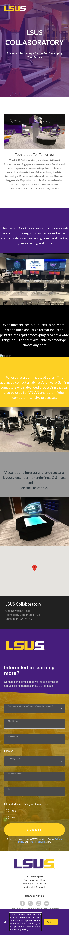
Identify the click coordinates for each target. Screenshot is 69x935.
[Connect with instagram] (38, 903)
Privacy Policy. (21, 929)
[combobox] (34, 710)
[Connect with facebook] (22, 903)
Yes (13, 810)
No (13, 817)
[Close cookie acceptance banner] (62, 922)
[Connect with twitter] (30, 903)
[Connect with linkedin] (46, 903)
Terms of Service (37, 841)
